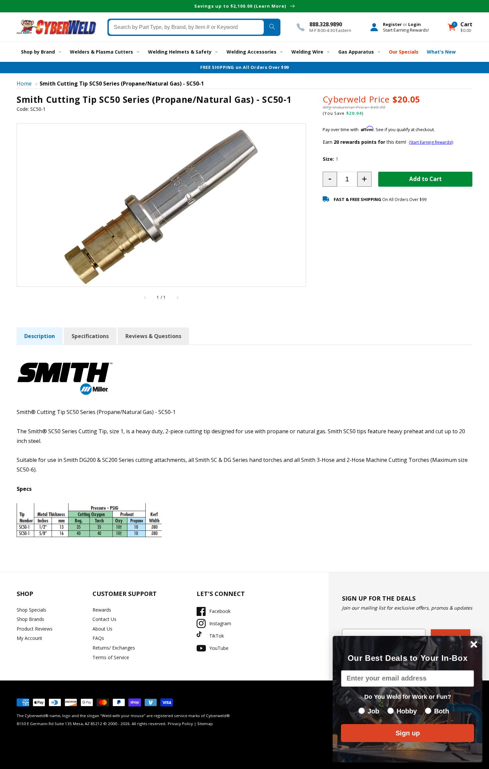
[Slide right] (177, 297)
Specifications (90, 336)
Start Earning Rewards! (406, 30)
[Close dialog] (474, 644)
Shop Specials (31, 610)
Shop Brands (30, 619)
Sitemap (205, 723)
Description (39, 336)
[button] (330, 179)
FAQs (98, 638)
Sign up (408, 733)
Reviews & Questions (153, 336)
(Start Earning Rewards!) (431, 142)
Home (24, 83)
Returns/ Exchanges (113, 648)
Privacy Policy (180, 723)
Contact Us (104, 619)
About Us (102, 629)
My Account (29, 638)
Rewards (101, 610)
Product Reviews (35, 629)
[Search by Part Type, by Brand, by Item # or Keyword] (272, 27)
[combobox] (186, 27)
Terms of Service (110, 657)
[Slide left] (145, 297)
